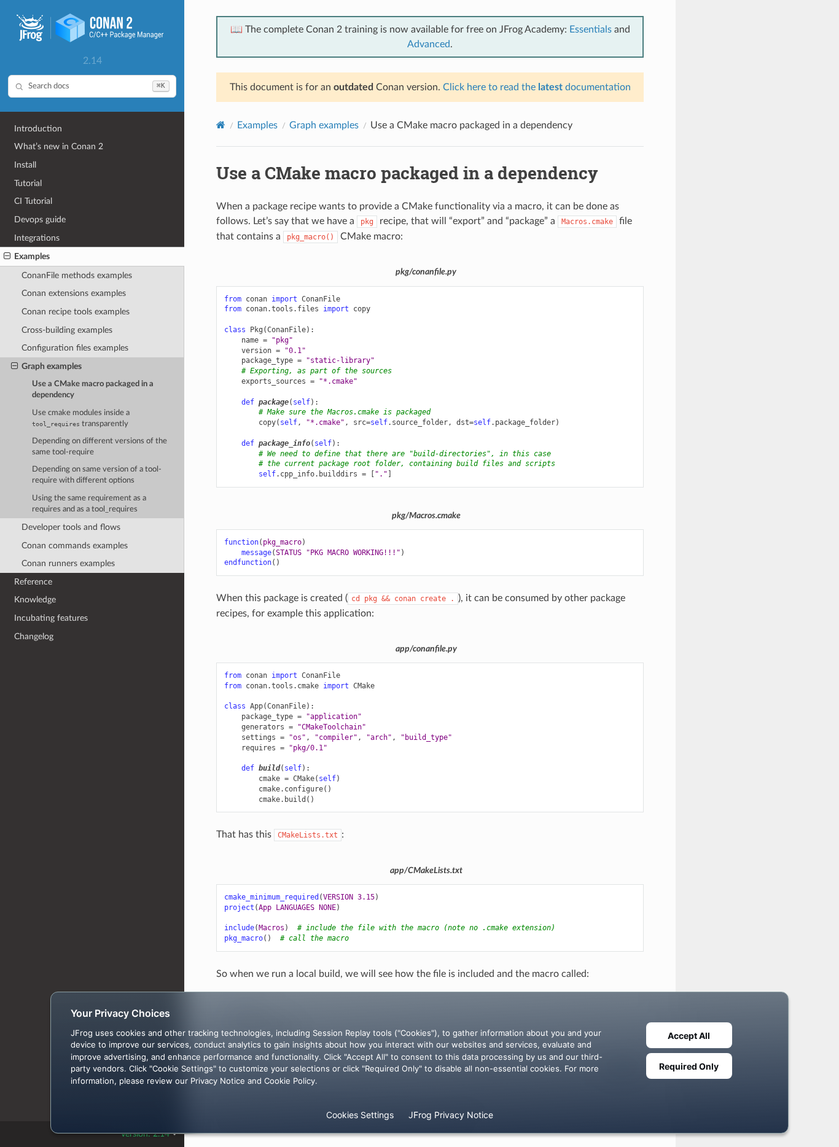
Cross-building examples (66, 330)
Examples (32, 256)
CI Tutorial (33, 201)
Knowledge (35, 599)
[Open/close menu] (7, 256)
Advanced (428, 44)
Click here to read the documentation (537, 87)
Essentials (590, 29)
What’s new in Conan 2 (58, 146)
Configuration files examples (74, 347)
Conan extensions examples (73, 293)
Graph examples (51, 366)
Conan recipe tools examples (75, 311)
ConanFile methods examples (76, 275)
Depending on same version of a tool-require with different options (97, 474)
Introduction (38, 128)
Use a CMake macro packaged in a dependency (93, 389)
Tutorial (28, 183)
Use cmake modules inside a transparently (81, 418)
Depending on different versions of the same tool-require (99, 446)
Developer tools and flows (70, 527)
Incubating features (51, 618)
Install (25, 164)
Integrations (37, 238)
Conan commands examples (74, 545)
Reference (33, 581)
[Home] (220, 125)
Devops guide (40, 219)
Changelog (33, 636)
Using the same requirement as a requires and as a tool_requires (89, 503)
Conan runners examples (68, 563)
